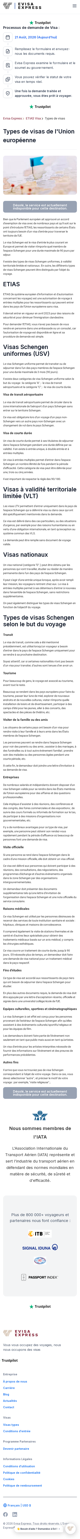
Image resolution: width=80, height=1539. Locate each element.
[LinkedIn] (14, 1514)
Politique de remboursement (22, 1485)
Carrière (9, 1388)
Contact (8, 1407)
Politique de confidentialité (21, 1472)
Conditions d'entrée (16, 1431)
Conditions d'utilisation (19, 1466)
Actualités (10, 1400)
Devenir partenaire (16, 1448)
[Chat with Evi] (70, 1528)
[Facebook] (5, 1514)
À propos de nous (15, 1381)
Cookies (8, 1479)
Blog (6, 1394)
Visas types (11, 1424)
